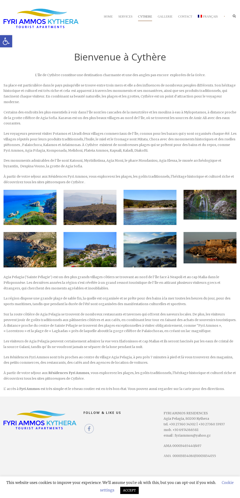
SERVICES (125, 16)
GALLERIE (165, 16)
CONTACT (185, 16)
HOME (108, 16)
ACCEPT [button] (129, 490)
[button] (6, 41)
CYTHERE (145, 16)
